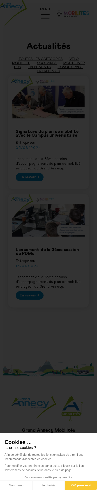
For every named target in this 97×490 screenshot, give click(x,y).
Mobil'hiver (74, 63)
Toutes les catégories (40, 59)
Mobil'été (21, 63)
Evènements (39, 67)
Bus (17, 67)
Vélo (74, 59)
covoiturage (70, 67)
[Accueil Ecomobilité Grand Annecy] (18, 18)
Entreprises (48, 71)
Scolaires (47, 63)
